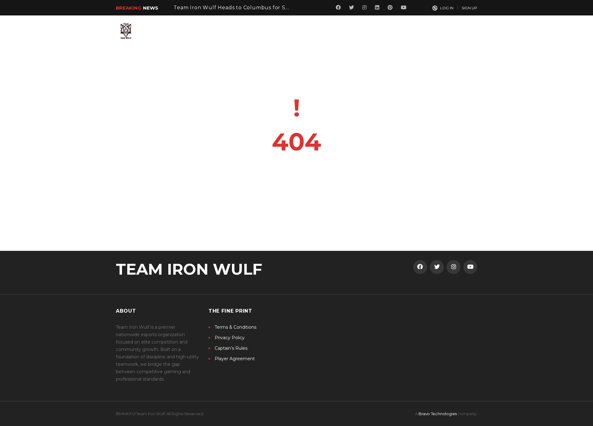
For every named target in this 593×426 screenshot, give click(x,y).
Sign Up (469, 8)
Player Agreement (235, 358)
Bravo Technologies (437, 413)
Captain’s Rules (231, 348)
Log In (446, 8)
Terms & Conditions (235, 327)
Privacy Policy (230, 337)
